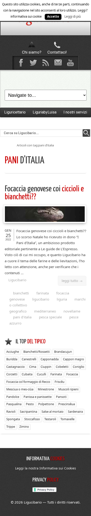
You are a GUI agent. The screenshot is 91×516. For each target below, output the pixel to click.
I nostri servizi (75, 112)
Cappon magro (73, 359)
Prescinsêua (66, 404)
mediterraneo (45, 311)
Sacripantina (28, 411)
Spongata (13, 419)
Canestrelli (29, 359)
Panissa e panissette (38, 397)
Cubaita (27, 374)
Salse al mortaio (52, 411)
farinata (42, 293)
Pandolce (12, 397)
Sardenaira (75, 411)
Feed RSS (45, 62)
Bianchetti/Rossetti (36, 351)
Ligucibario (17, 280)
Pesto (30, 404)
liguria (62, 299)
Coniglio (78, 366)
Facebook (20, 62)
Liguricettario (15, 112)
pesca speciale (50, 317)
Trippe (10, 426)
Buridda (11, 359)
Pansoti (61, 397)
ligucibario (40, 299)
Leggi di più (72, 16)
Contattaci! (57, 52)
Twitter (33, 62)
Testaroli (50, 419)
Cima (32, 366)
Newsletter (57, 62)
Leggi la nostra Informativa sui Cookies (45, 468)
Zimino (24, 426)
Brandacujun (63, 351)
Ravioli (10, 411)
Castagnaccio (15, 366)
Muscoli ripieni (68, 389)
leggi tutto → (72, 280)
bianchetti (21, 293)
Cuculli (41, 374)
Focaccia (72, 374)
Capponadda (50, 359)
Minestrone (46, 389)
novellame (71, 311)
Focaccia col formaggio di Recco (28, 381)
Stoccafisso (32, 419)
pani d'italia (22, 317)
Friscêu (59, 381)
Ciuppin (46, 366)
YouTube (70, 62)
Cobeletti (62, 366)
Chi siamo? (31, 52)
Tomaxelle (67, 419)
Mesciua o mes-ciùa (19, 389)
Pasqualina (13, 404)
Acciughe (12, 351)
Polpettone (46, 404)
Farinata (56, 374)
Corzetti (11, 374)
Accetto (53, 16)
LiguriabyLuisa (44, 112)
